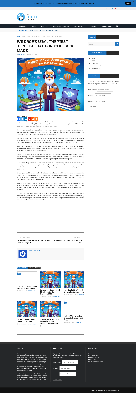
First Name (91, 95)
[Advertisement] (50, 216)
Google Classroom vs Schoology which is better (45, 30)
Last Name (91, 101)
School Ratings (106, 26)
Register (94, 58)
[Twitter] (22, 119)
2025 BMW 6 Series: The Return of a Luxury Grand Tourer (73, 318)
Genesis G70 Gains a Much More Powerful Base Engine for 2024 (50, 292)
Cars (18, 36)
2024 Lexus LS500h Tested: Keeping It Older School (27, 287)
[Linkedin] (25, 119)
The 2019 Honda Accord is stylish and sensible (26, 321)
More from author (34, 267)
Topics (33, 26)
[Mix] (36, 119)
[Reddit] (33, 119)
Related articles (22, 267)
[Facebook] (18, 119)
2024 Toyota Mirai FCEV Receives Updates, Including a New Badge (49, 321)
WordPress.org (96, 68)
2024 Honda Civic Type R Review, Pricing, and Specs (74, 291)
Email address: (92, 89)
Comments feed (96, 66)
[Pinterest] (29, 119)
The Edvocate (78, 26)
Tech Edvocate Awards (60, 26)
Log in (93, 61)
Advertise (44, 26)
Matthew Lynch (21, 54)
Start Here (23, 26)
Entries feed (95, 63)
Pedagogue (92, 26)
